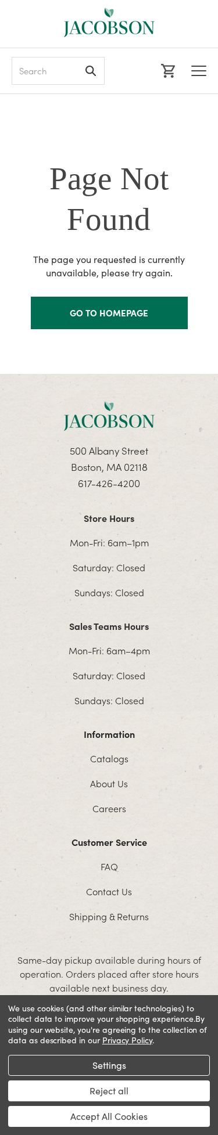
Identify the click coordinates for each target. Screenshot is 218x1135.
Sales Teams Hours (109, 625)
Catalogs (109, 758)
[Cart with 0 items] (166, 71)
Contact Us (109, 891)
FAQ (109, 866)
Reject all (109, 1090)
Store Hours (109, 517)
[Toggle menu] (199, 71)
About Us (109, 783)
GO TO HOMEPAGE (109, 313)
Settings (109, 1065)
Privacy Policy (127, 1040)
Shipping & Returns (109, 916)
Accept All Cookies (109, 1116)
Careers (109, 808)
